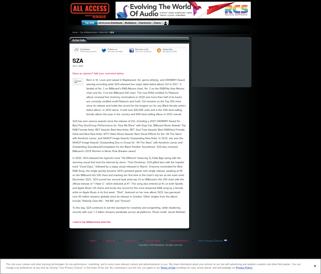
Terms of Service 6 (179, 241)
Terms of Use (168, 267)
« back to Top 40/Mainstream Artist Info (91, 222)
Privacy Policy (153, 241)
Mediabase (130, 23)
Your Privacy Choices (210, 240)
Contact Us (130, 241)
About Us (110, 241)
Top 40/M (89, 23)
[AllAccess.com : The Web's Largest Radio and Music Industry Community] (81, 11)
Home (75, 32)
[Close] (315, 266)
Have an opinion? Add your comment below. (98, 73)
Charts (157, 23)
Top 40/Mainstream (88, 32)
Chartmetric (145, 23)
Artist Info (103, 32)
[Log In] (165, 22)
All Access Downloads (110, 23)
